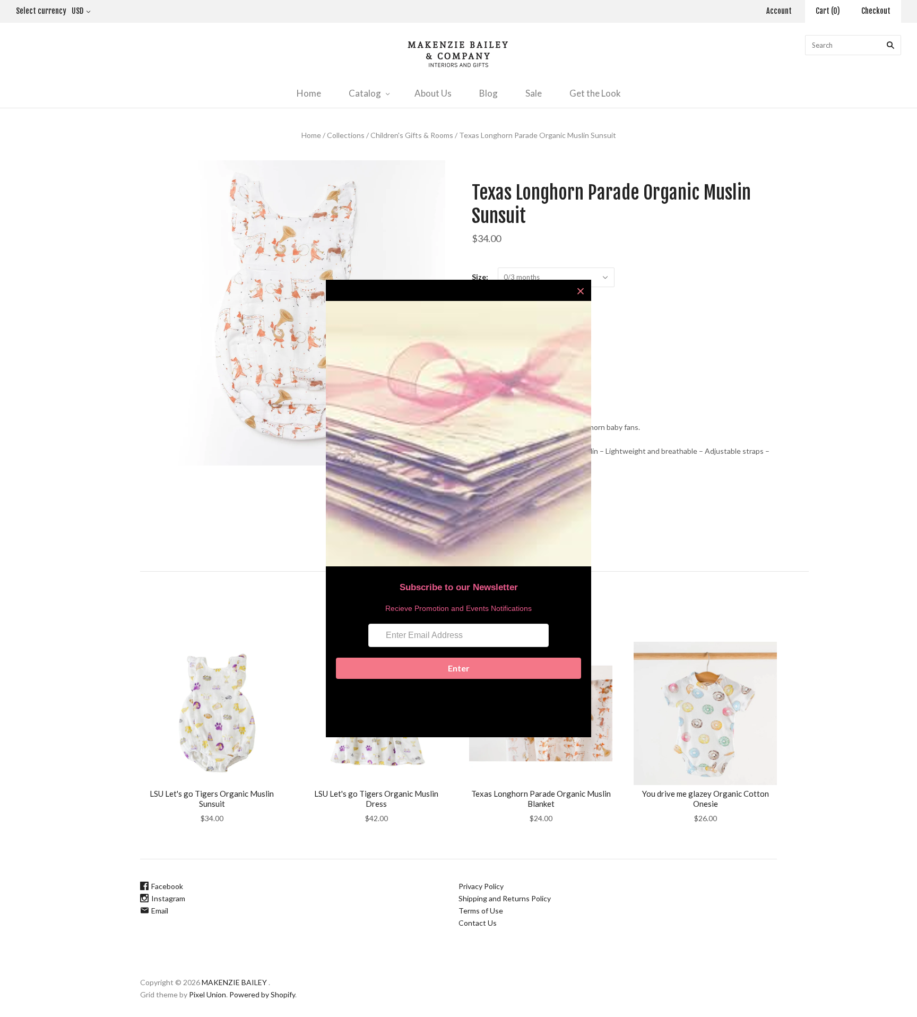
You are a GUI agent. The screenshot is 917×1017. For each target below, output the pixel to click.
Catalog (365, 93)
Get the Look (595, 93)
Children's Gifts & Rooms (411, 135)
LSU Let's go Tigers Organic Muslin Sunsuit (212, 798)
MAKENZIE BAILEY (234, 982)
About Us (433, 93)
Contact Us (477, 922)
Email (159, 910)
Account (779, 10)
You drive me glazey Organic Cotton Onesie (705, 798)
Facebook (167, 886)
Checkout (875, 10)
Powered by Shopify (262, 994)
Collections (346, 135)
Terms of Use (480, 910)
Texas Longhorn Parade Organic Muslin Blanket (541, 798)
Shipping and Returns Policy (504, 898)
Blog (488, 93)
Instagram (168, 898)
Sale (533, 93)
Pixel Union (207, 994)
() (828, 10)
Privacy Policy (481, 886)
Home (309, 93)
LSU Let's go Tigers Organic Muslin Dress (376, 798)
